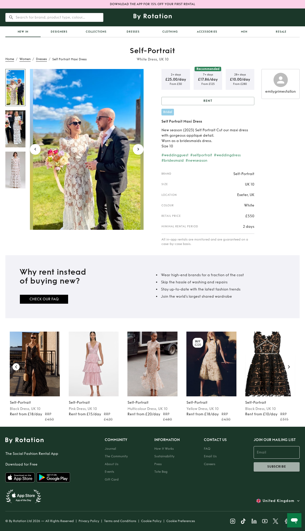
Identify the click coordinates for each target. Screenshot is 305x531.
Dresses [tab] (133, 31)
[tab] (23, 31)
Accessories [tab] (207, 31)
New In (23, 31)
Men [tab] (244, 31)
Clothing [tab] (170, 31)
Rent (207, 101)
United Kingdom (278, 501)
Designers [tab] (59, 31)
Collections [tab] (96, 31)
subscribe (276, 466)
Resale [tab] (281, 31)
